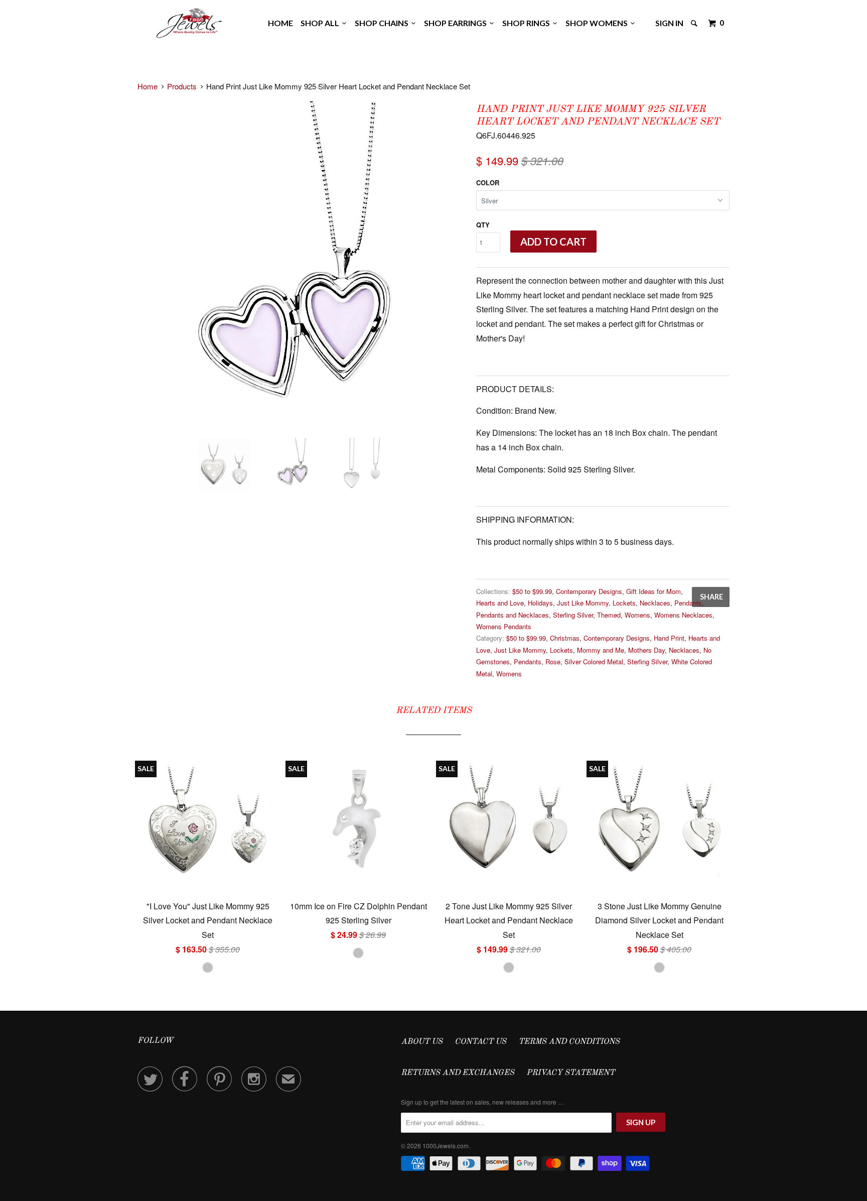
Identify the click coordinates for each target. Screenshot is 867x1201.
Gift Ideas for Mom (653, 591)
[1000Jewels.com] (189, 21)
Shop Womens (598, 23)
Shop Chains (383, 23)
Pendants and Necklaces (512, 615)
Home (280, 23)
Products (182, 86)
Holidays (540, 603)
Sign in (669, 23)
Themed (609, 615)
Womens (637, 615)
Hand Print (669, 638)
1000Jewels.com (445, 1145)
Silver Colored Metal (593, 661)
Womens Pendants (503, 626)
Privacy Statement (570, 1073)
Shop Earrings (457, 23)
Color (487, 182)
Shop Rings (527, 23)
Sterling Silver (573, 615)
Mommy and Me (600, 650)
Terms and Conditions (569, 1042)
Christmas (565, 638)
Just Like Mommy (583, 603)
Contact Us (480, 1042)
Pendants (688, 603)
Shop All (321, 23)
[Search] (695, 23)
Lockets (624, 603)
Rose (552, 661)
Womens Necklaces (683, 615)
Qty (483, 224)
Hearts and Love (500, 603)
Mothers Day (646, 650)
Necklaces (655, 603)
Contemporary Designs (589, 591)
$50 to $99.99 (532, 591)
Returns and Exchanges (457, 1073)
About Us (422, 1042)
